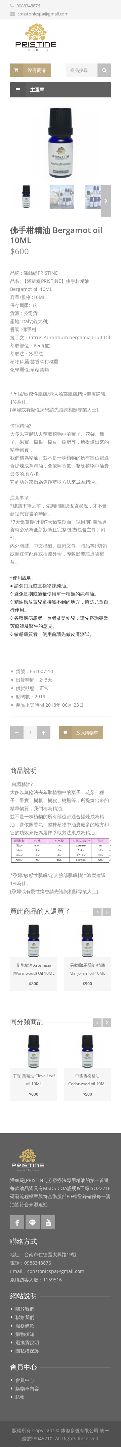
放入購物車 (87, 733)
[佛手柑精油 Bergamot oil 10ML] (60, 143)
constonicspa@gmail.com (43, 14)
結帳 (20, 1397)
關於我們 (24, 1309)
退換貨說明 (27, 1343)
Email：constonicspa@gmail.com (47, 1271)
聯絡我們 (24, 1317)
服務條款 (24, 1326)
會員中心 (24, 1380)
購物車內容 (27, 1389)
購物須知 (24, 1334)
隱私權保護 (27, 1351)
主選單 (36, 89)
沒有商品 (37, 70)
